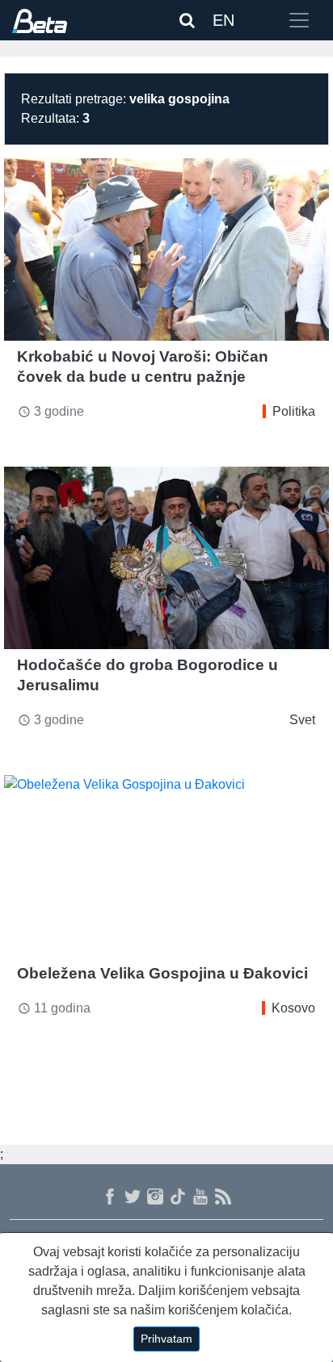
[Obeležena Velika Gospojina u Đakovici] (166, 866)
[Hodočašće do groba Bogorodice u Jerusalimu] (166, 558)
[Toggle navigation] (299, 20)
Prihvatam (166, 1338)
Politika (293, 411)
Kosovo (293, 1008)
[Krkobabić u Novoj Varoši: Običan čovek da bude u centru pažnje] (166, 249)
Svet (302, 720)
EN (223, 20)
